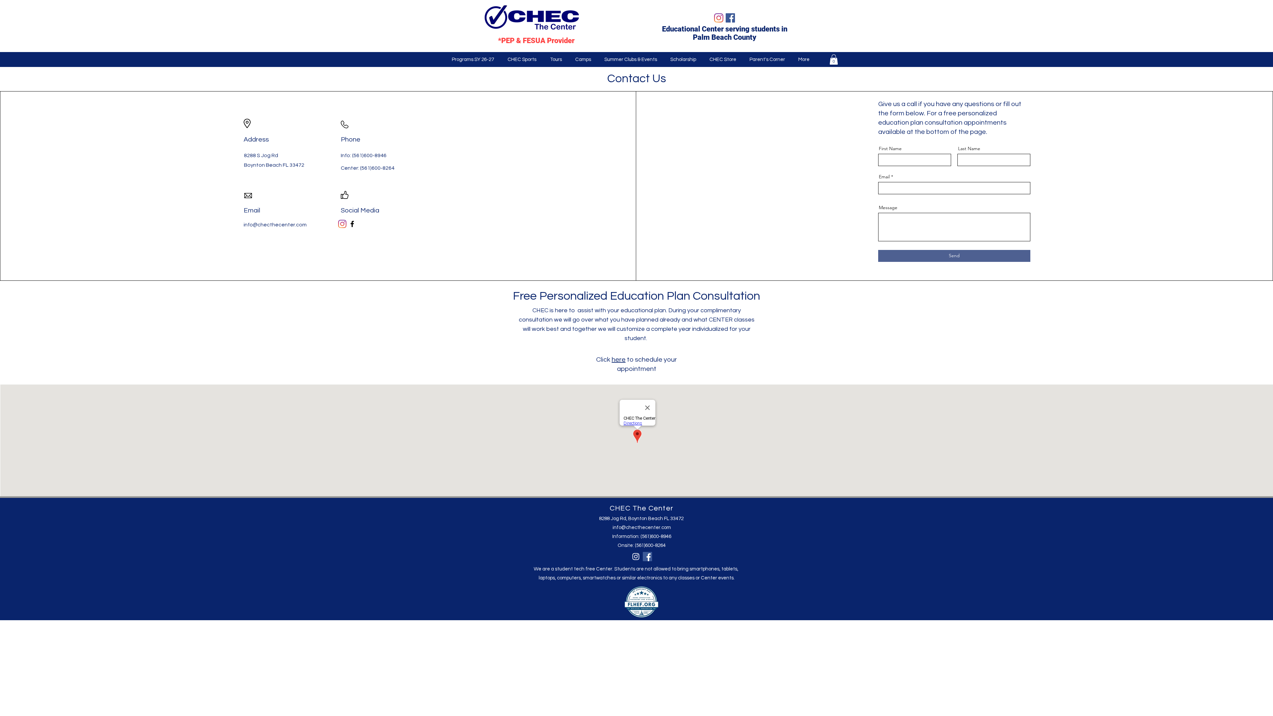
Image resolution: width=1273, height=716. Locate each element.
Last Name (969, 148)
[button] (473, 59)
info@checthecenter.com (642, 527)
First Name (890, 148)
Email (884, 176)
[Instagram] (718, 18)
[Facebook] (730, 18)
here (619, 359)
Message (888, 207)
